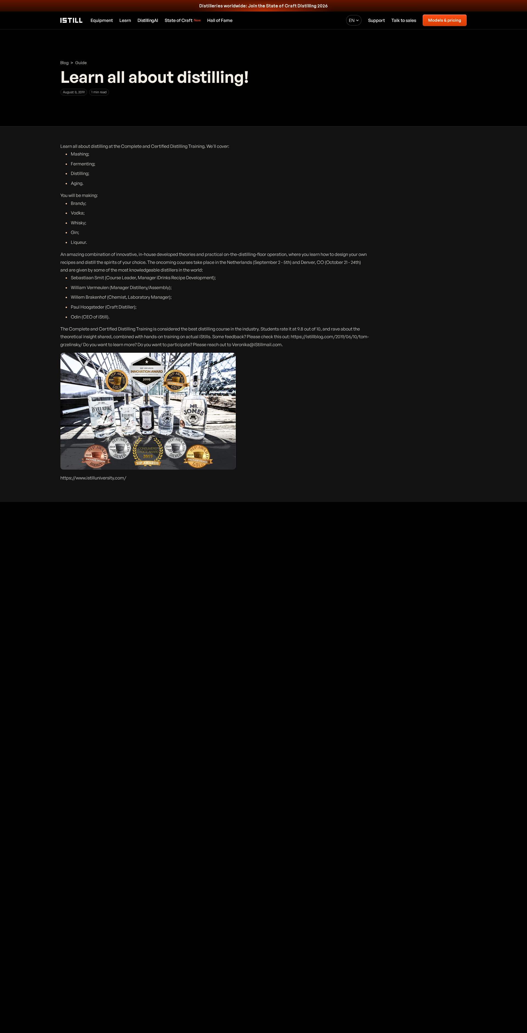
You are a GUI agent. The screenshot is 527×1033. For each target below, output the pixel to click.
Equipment (102, 20)
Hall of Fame (219, 20)
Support (376, 20)
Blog (64, 62)
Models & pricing (444, 20)
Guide (81, 62)
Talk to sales (403, 20)
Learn (125, 20)
